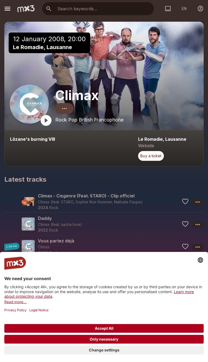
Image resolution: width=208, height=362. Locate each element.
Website (146, 145)
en (184, 8)
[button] (104, 201)
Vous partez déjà (56, 241)
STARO (67, 202)
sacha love (70, 224)
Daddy (45, 218)
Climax (77, 95)
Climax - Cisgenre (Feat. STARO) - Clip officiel (86, 195)
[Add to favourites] (185, 201)
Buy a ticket (150, 155)
